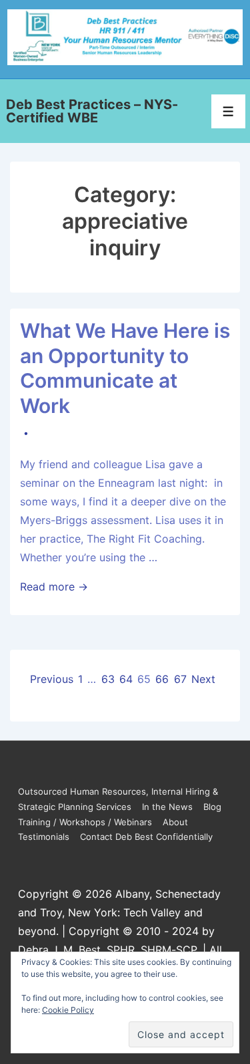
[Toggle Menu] (228, 111)
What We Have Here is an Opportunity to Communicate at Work (125, 368)
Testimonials (43, 836)
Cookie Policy (68, 1010)
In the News (167, 806)
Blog (212, 806)
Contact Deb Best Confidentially (146, 836)
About (175, 822)
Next (203, 679)
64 (126, 679)
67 (180, 679)
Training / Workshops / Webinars (85, 822)
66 (162, 679)
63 (108, 679)
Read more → (54, 586)
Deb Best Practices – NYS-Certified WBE (92, 111)
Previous (51, 679)
